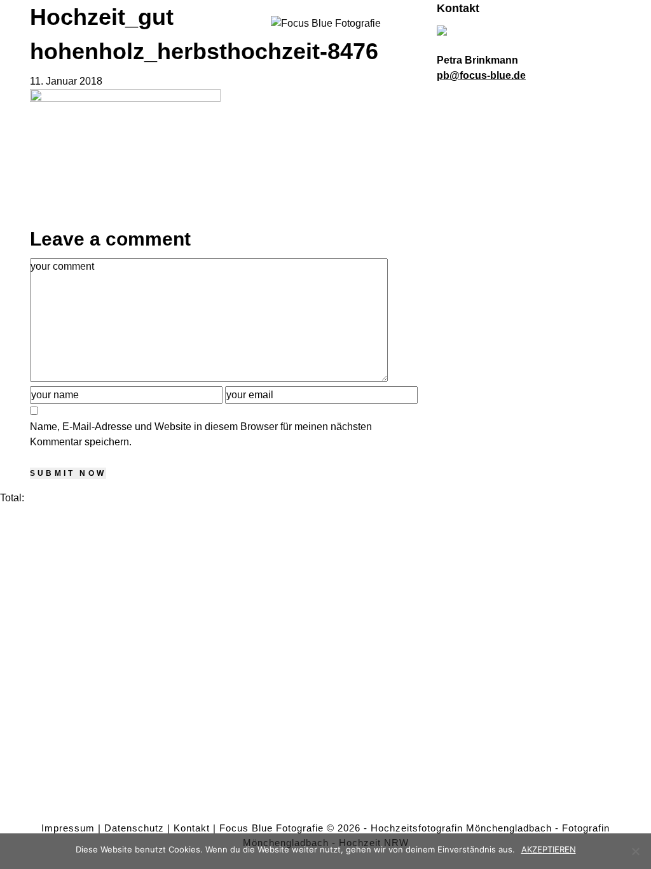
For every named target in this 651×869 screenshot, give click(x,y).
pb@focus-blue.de (481, 75)
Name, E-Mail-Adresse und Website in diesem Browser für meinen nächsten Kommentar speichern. (201, 434)
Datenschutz (134, 828)
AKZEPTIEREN (548, 849)
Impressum (68, 828)
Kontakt (192, 828)
